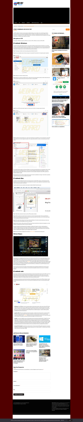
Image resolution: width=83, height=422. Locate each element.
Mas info (62, 420)
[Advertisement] (41, 14)
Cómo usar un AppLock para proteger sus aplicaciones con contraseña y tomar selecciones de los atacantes (60, 100)
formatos (25, 315)
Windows (23, 22)
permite (28, 261)
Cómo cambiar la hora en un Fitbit (58, 65)
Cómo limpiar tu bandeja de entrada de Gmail (59, 51)
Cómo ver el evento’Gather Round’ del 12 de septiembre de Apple (31, 351)
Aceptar (70, 420)
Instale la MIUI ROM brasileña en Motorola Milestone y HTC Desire (19, 362)
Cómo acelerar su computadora (58, 126)
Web (14, 389)
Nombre (15, 381)
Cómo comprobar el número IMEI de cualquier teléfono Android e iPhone (31, 345)
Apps (41, 22)
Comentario (15, 371)
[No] (81, 420)
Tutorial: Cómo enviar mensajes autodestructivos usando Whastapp (59, 117)
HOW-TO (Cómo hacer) (35, 22)
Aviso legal (23, 402)
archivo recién (32, 231)
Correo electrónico (16, 385)
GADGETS (28, 22)
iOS (19, 22)
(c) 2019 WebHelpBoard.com (17, 402)
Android (15, 22)
